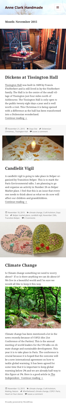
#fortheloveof (29, 391)
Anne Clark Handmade (24, 7)
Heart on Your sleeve (14, 394)
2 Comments (29, 218)
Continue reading (16, 117)
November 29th (49, 215)
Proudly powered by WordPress (19, 402)
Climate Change (21, 265)
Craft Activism (49, 212)
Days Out (33, 128)
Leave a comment (40, 131)
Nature (15, 391)
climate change (35, 212)
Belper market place (21, 215)
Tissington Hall (13, 84)
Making (8, 391)
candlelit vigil (36, 215)
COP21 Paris (54, 391)
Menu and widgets (58, 10)
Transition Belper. (12, 218)
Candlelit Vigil (19, 168)
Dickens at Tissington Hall (31, 77)
